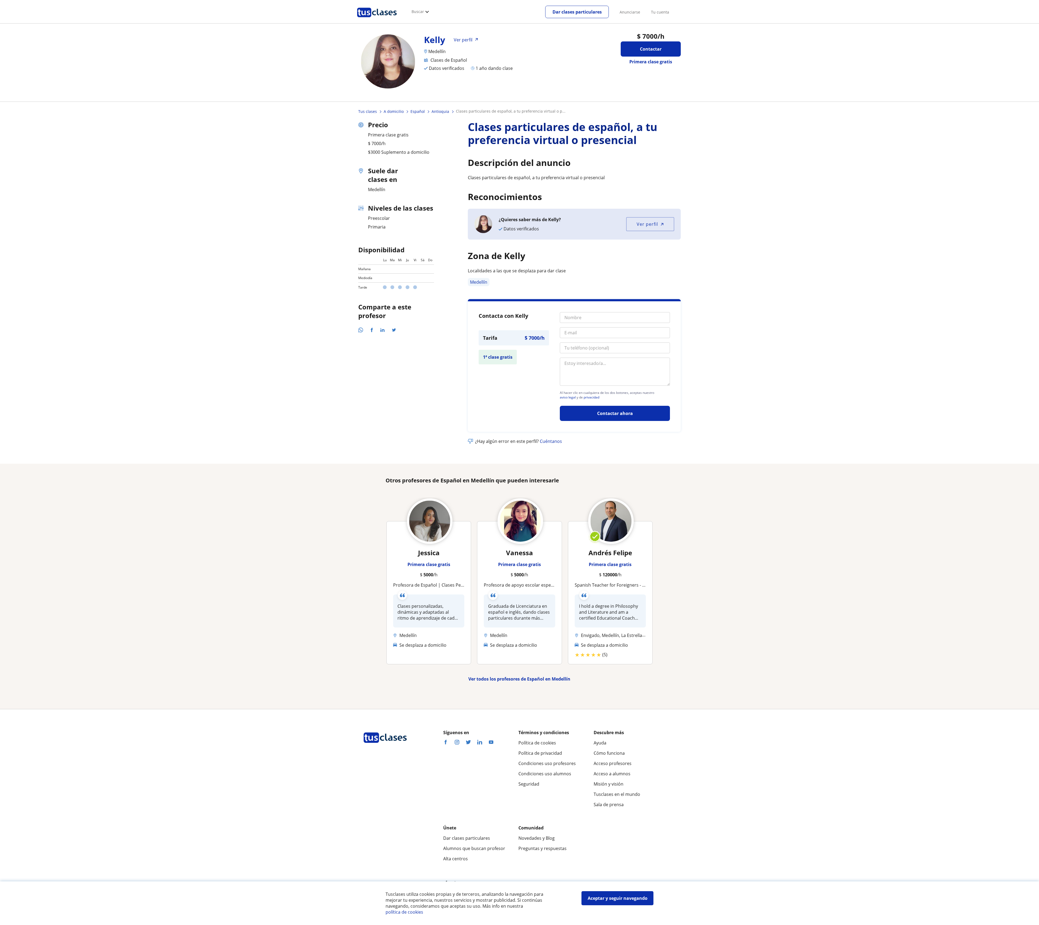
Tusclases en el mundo (617, 794)
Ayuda (600, 743)
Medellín (478, 282)
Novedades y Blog (536, 838)
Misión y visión (608, 784)
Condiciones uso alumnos (544, 774)
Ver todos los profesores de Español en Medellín (519, 679)
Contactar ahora (615, 413)
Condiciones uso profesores (547, 763)
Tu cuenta (660, 12)
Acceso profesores (613, 763)
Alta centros (455, 859)
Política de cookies (537, 743)
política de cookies (404, 912)
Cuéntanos (551, 441)
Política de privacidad (540, 753)
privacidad (591, 397)
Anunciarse (630, 12)
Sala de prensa (609, 805)
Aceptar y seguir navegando (617, 898)
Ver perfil (647, 224)
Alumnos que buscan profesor (474, 848)
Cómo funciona (609, 753)
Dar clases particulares (577, 12)
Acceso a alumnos (612, 774)
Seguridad (528, 784)
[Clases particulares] (377, 19)
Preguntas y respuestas (542, 848)
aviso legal (568, 397)
